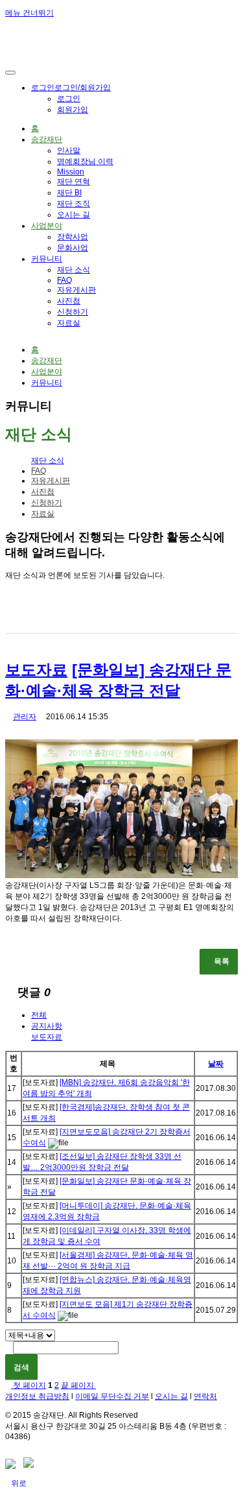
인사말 (68, 150)
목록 (221, 961)
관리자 (24, 716)
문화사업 (72, 247)
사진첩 (68, 300)
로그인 (71, 87)
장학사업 (72, 236)
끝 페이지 (78, 1385)
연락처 (205, 1396)
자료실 (68, 323)
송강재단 (46, 139)
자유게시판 (76, 289)
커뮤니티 (46, 258)
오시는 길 (73, 214)
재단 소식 (73, 269)
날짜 (216, 1063)
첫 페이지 (28, 1385)
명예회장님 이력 (85, 161)
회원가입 (72, 109)
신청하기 (72, 312)
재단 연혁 (73, 181)
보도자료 (36, 669)
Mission (70, 171)
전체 (39, 1015)
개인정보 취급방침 (37, 1396)
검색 (21, 1367)
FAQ (64, 280)
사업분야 (46, 225)
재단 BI (69, 192)
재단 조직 (73, 203)
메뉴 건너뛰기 (29, 13)
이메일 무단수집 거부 (112, 1396)
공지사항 (46, 1026)
